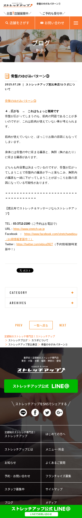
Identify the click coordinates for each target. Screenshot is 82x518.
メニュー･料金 (54, 449)
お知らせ (10, 462)
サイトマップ (54, 489)
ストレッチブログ (18, 340)
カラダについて (39, 340)
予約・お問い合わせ (17, 476)
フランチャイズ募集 (58, 476)
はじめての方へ (55, 434)
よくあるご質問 (55, 462)
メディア (51, 502)
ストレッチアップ (20, 434)
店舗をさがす (19, 23)
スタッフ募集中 (14, 489)
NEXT (63, 325)
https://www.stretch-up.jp (29, 229)
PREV (19, 325)
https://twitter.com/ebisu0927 (34, 244)
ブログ (9, 502)
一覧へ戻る (41, 325)
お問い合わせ (54, 23)
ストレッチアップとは (19, 449)
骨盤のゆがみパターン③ (20, 100)
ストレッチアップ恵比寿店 (43, 84)
